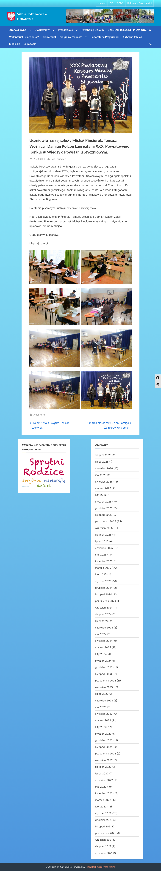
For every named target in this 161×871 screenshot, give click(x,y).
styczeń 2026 (103, 501)
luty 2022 (101, 806)
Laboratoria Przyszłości (105, 37)
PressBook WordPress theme (100, 867)
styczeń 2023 (103, 733)
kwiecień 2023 (104, 713)
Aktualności (39, 414)
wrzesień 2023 (104, 687)
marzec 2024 (103, 647)
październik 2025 (105, 521)
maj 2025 (100, 554)
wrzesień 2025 (104, 528)
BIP (111, 3)
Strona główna (17, 29)
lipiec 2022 (101, 773)
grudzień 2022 (104, 740)
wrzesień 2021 (103, 839)
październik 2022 (105, 753)
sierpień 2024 (103, 614)
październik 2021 (105, 833)
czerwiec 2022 (104, 780)
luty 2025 (101, 574)
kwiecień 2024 (104, 640)
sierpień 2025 (103, 534)
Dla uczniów (42, 29)
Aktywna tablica (132, 37)
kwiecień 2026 (104, 481)
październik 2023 (105, 680)
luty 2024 (101, 654)
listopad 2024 (103, 594)
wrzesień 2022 (104, 760)
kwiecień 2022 (104, 793)
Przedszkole (65, 29)
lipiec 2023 (101, 693)
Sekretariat (49, 37)
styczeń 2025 (103, 581)
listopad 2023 (103, 674)
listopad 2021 (103, 826)
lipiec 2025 (101, 541)
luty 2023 (101, 727)
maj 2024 (100, 634)
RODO (120, 3)
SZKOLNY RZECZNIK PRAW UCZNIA (129, 29)
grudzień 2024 (104, 587)
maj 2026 (100, 475)
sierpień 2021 (103, 846)
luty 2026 (101, 494)
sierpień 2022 (103, 766)
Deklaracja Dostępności (139, 3)
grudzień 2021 (103, 819)
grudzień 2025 (104, 508)
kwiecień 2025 (104, 561)
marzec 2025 (103, 567)
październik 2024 (105, 601)
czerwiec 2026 (104, 468)
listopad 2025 (103, 514)
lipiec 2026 (101, 461)
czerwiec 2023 (104, 700)
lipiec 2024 (101, 621)
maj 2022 (100, 786)
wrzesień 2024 (104, 607)
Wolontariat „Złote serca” (24, 37)
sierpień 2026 (103, 455)
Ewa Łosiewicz (58, 158)
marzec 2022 (103, 799)
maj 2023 (100, 707)
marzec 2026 (103, 488)
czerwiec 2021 (103, 853)
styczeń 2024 (103, 660)
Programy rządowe (70, 37)
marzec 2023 (103, 720)
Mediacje (14, 43)
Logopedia (30, 43)
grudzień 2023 (104, 667)
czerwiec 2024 (104, 627)
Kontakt (102, 3)
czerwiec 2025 (104, 548)
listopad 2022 (103, 746)
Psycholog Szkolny (92, 29)
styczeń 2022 (103, 813)
